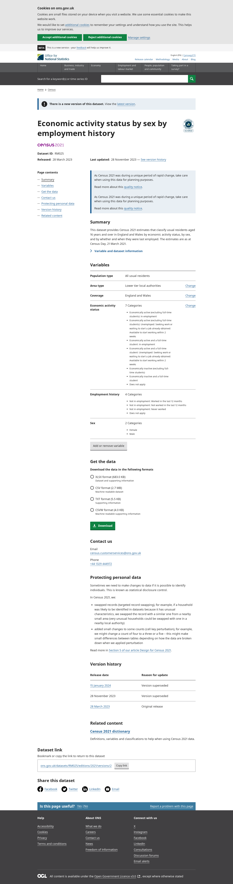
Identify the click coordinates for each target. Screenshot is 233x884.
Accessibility (45, 826)
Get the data (49, 191)
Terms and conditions (52, 844)
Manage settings (139, 37)
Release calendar (144, 59)
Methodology (163, 59)
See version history (153, 159)
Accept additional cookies (59, 37)
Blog (193, 59)
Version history (51, 209)
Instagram (140, 832)
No (86, 806)
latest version (126, 104)
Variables (47, 185)
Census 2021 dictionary (110, 731)
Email (115, 789)
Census (52, 89)
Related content (51, 215)
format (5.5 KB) (108, 500)
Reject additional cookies (105, 37)
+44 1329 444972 (101, 564)
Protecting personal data (57, 203)
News (89, 844)
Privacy (42, 838)
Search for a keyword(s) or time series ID (62, 79)
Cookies (42, 832)
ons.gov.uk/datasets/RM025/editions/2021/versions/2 (76, 766)
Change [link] (190, 286)
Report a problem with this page (171, 806)
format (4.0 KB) (117, 511)
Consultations (143, 849)
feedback (81, 47)
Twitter (73, 789)
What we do (93, 826)
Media (175, 59)
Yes (79, 806)
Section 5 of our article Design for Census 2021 (140, 650)
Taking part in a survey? (179, 67)
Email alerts (141, 861)
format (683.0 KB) (114, 478)
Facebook (51, 789)
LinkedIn (94, 789)
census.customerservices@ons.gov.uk (115, 553)
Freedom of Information (102, 849)
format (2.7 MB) (109, 489)
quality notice (133, 187)
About (185, 59)
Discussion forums (146, 855)
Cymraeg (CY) (189, 55)
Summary (47, 179)
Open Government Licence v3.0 (115, 876)
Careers (91, 832)
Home (43, 65)
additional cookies (77, 25)
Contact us (48, 198)
